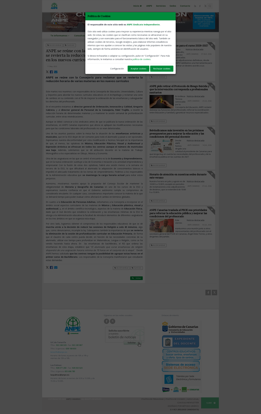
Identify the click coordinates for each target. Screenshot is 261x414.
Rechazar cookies (161, 68)
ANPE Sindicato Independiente (143, 24)
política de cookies (141, 59)
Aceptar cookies (138, 68)
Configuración (117, 68)
